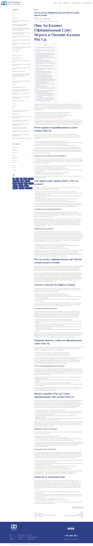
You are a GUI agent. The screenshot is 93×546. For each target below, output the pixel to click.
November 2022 (15, 157)
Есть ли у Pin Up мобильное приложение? (44, 76)
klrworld (15, 183)
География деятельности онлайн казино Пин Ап (45, 54)
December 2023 (15, 148)
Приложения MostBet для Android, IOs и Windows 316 (21, 139)
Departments (66, 3)
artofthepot (30, 178)
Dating (13, 78)
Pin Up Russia (14, 105)
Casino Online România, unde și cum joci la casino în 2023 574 (21, 68)
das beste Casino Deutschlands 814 (18, 71)
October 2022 (14, 160)
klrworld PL (20, 183)
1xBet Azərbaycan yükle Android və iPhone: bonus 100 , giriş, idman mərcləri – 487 (21, 33)
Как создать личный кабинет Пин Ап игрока (44, 75)
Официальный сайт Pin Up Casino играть (43, 71)
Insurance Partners (76, 3)
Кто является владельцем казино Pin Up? (44, 61)
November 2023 (15, 150)
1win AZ (17, 178)
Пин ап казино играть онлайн (41, 86)
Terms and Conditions (31, 539)
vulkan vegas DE (29, 188)
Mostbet (13, 84)
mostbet (25, 183)
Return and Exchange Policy (32, 537)
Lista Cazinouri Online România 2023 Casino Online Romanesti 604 (21, 82)
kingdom (22, 181)
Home (55, 3)
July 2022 (14, 162)
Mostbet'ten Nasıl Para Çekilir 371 (18, 100)
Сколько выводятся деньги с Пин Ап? (43, 100)
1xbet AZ (25, 178)
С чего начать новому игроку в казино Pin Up (44, 93)
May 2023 (14, 155)
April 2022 (14, 170)
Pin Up (13, 103)
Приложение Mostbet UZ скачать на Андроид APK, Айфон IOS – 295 (20, 135)
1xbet (21, 178)
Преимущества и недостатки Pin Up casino (44, 78)
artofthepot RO (16, 181)
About (59, 3)
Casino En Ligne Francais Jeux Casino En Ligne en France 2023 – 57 (21, 65)
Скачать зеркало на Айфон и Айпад (42, 60)
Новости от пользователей (41, 74)
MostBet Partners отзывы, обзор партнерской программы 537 (20, 94)
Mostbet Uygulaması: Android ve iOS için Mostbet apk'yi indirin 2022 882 (21, 97)
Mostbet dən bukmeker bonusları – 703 (19, 87)
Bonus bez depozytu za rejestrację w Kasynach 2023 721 (20, 61)
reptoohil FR (15, 188)
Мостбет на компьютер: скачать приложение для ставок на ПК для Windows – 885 (21, 121)
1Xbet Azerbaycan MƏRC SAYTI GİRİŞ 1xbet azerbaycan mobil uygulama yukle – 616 (20, 25)
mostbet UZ (21, 185)
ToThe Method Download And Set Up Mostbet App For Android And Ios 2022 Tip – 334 (21, 111)
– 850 (13, 13)
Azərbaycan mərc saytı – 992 (17, 58)
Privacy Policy (30, 535)
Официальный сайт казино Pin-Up (42, 56)
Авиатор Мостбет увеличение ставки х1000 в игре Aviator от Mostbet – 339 (21, 117)
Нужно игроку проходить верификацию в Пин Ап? (45, 99)
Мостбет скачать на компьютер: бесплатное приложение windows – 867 (20, 124)
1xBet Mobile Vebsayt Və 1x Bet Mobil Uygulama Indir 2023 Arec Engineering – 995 (21, 48)
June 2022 (14, 165)
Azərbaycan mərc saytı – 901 (17, 55)
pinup (37, 10)
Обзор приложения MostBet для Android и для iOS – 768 (21, 131)
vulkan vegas (21, 188)
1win (14, 178)
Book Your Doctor (87, 3)
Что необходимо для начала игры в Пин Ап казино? (45, 79)
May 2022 (14, 167)
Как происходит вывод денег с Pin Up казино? (45, 53)
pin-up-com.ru (47, 153)
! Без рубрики (14, 18)
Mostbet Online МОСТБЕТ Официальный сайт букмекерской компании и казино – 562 (20, 90)
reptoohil (26, 185)
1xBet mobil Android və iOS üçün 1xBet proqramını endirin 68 (21, 44)
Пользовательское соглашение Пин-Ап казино (45, 90)
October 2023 (14, 152)
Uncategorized (15, 114)
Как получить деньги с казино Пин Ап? (43, 72)
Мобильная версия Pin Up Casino (42, 92)
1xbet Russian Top (15, 50)
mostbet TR (15, 185)
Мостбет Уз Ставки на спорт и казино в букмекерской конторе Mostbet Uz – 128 (19, 128)
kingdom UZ (27, 181)
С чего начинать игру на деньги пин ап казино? (45, 97)
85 (12, 53)
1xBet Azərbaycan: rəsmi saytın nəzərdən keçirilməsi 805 (21, 37)
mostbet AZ (31, 183)
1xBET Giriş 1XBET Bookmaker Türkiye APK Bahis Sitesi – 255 (21, 40)
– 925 (13, 16)
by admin (48, 19)
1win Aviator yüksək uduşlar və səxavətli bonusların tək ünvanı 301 (21, 21)
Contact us (20, 539)
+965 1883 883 (71, 535)
